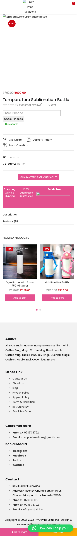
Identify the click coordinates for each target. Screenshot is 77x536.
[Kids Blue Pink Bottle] (57, 261)
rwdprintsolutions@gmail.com (36, 437)
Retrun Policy (21, 406)
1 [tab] (37, 310)
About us (18, 383)
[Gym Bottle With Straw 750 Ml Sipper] (20, 261)
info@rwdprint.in (28, 509)
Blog (15, 388)
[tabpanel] (19, 275)
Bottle (21, 163)
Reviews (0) (10, 221)
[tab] (38, 214)
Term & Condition (24, 402)
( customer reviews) (28, 105)
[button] (71, 4)
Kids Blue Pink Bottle (57, 282)
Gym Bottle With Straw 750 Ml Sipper (20, 284)
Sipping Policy (21, 397)
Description (10, 214)
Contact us (20, 378)
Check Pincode (13, 119)
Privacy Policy (21, 392)
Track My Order (22, 411)
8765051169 (25, 500)
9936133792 (26, 432)
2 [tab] (40, 310)
